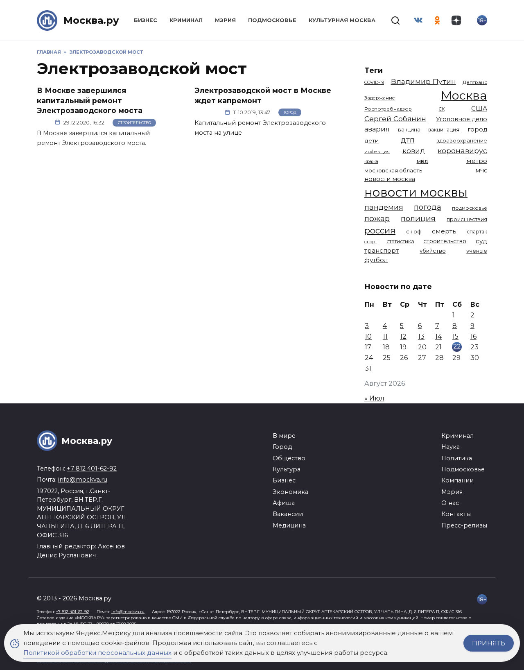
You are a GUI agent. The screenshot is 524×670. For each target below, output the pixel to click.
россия (379, 230)
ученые (476, 250)
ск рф (414, 232)
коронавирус (462, 150)
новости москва (389, 179)
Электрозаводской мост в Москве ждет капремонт (262, 95)
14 (438, 336)
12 (403, 336)
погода (427, 207)
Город (290, 112)
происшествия (467, 219)
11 (385, 336)
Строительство (134, 122)
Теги (373, 70)
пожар (377, 218)
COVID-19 (374, 82)
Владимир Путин (423, 81)
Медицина (289, 525)
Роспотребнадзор (388, 109)
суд (481, 241)
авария (377, 129)
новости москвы (416, 192)
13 (421, 336)
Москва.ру (91, 20)
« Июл (374, 398)
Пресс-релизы (464, 525)
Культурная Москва (342, 20)
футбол (376, 260)
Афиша (284, 503)
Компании (457, 480)
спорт (370, 241)
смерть (444, 231)
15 (455, 336)
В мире (284, 435)
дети (371, 140)
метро (476, 161)
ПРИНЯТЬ (488, 643)
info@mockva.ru (82, 479)
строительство (444, 241)
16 (473, 336)
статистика (400, 241)
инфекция (377, 151)
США (479, 108)
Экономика (290, 492)
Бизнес (145, 20)
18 (386, 347)
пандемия (383, 207)
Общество (289, 458)
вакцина (409, 130)
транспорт (381, 250)
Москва (464, 95)
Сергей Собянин (395, 118)
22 (457, 346)
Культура (286, 469)
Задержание (379, 98)
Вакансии (288, 514)
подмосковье (469, 208)
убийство (433, 250)
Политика (456, 458)
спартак (477, 232)
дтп (408, 140)
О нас (450, 503)
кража (371, 161)
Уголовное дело (461, 119)
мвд (422, 161)
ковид (413, 151)
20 (422, 347)
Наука (450, 446)
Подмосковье (272, 20)
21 (438, 347)
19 (403, 347)
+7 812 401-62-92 (92, 468)
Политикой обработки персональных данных (97, 652)
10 (368, 336)
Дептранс (475, 82)
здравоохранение (461, 141)
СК (442, 109)
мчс (481, 170)
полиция (418, 218)
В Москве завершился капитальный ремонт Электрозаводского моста (89, 100)
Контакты (456, 514)
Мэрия (225, 20)
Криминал (186, 20)
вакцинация (443, 130)
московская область (393, 170)
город (477, 129)
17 (368, 347)
